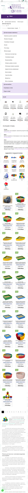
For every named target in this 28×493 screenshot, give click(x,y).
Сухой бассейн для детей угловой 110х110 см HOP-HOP (7, 263)
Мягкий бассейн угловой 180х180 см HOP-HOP (7, 243)
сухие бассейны (5, 424)
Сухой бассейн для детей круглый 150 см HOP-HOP (7, 380)
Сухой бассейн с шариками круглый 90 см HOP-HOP (20, 380)
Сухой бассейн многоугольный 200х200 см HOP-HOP (7, 224)
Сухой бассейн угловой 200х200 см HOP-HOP (20, 224)
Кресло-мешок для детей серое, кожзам (7, 206)
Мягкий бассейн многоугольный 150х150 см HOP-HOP (20, 204)
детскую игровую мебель (18, 419)
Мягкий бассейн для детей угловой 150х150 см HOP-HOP (20, 243)
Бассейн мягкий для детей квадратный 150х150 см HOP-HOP (20, 322)
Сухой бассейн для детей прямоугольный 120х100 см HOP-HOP (8, 302)
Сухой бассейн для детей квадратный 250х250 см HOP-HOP (20, 302)
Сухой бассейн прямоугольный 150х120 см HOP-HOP (20, 283)
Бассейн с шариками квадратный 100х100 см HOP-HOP (7, 341)
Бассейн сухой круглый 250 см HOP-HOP (8, 360)
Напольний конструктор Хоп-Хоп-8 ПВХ (7, 400)
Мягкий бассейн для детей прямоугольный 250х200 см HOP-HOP (20, 263)
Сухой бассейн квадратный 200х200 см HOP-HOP (7, 321)
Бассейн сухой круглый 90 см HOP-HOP (20, 341)
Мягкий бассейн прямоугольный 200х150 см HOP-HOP (8, 283)
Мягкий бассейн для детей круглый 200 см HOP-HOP (20, 360)
